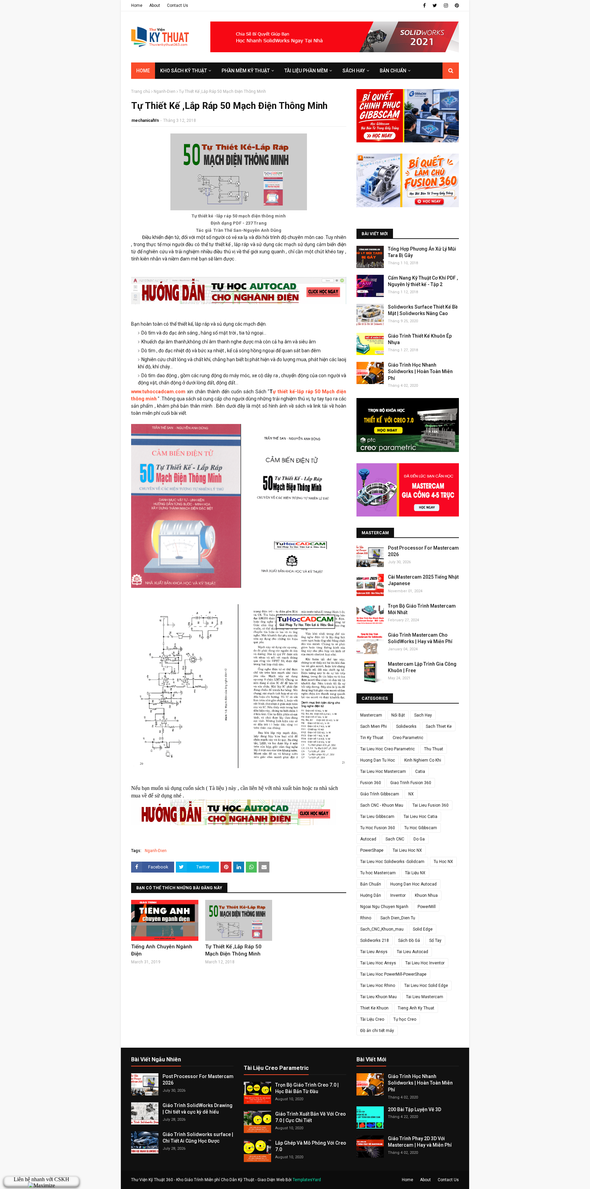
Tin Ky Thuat (371, 737)
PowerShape (371, 850)
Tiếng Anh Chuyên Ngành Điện (161, 950)
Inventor (398, 895)
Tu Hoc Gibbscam (420, 827)
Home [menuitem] (143, 70)
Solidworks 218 (374, 940)
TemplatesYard (307, 1179)
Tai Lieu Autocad (412, 951)
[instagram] (446, 5)
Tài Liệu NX (415, 872)
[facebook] (424, 5)
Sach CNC (394, 839)
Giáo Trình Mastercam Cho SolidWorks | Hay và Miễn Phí (420, 638)
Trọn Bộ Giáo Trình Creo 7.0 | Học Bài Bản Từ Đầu (307, 1088)
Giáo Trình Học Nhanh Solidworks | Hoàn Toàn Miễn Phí (420, 371)
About (154, 5)
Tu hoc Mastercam (378, 872)
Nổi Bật (398, 715)
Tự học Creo (404, 1019)
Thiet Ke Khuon (374, 1008)
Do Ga (419, 839)
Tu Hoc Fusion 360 (377, 827)
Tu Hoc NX (443, 861)
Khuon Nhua (426, 895)
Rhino (365, 918)
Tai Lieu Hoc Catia (420, 816)
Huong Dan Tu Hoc (377, 760)
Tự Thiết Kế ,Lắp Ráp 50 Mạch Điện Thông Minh (233, 950)
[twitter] (435, 5)
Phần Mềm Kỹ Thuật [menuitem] (246, 70)
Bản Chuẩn (370, 884)
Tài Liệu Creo (372, 1019)
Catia (420, 771)
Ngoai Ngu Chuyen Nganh (384, 906)
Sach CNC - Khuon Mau (381, 805)
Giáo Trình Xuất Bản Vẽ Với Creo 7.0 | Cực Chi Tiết (310, 1117)
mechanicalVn (145, 120)
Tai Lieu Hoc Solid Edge (426, 985)
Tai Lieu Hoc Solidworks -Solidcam (392, 861)
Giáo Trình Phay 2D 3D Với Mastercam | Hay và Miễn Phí (420, 1142)
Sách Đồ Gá (409, 940)
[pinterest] (456, 5)
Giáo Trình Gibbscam (379, 794)
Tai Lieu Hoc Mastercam (383, 771)
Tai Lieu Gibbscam (377, 816)
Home (136, 5)
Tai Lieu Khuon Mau (378, 996)
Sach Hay (423, 715)
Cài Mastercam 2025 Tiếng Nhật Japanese (423, 580)
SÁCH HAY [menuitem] (353, 70)
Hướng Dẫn (370, 895)
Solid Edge (423, 929)
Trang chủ (140, 91)
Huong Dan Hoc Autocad (413, 884)
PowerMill (427, 906)
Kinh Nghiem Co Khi (422, 760)
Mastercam (371, 715)
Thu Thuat (433, 749)
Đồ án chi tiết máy (377, 1030)
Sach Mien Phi (373, 726)
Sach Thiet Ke (439, 726)
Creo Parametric (408, 737)
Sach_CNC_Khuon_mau (382, 929)
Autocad (368, 839)
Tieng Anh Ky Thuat (416, 1008)
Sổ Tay (435, 940)
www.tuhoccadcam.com (158, 391)
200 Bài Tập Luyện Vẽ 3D (414, 1109)
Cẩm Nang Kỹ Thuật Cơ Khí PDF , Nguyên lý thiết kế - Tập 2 (423, 281)
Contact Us (177, 5)
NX (411, 794)
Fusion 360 (370, 782)
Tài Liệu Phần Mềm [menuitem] (306, 70)
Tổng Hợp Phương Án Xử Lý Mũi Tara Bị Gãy (422, 252)
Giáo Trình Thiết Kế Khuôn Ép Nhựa (420, 339)
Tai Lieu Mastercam (424, 996)
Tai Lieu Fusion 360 (430, 805)
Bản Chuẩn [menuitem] (393, 70)
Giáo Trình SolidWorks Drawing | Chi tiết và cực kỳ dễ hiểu (198, 1109)
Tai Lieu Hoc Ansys (378, 963)
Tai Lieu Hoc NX (407, 850)
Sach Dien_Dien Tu (397, 918)
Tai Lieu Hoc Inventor (425, 963)
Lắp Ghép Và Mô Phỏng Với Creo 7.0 (310, 1146)
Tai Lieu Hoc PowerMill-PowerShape (393, 974)
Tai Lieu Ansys (374, 951)
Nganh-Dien (164, 91)
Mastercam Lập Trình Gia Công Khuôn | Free (422, 667)
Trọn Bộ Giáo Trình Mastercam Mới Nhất (422, 609)
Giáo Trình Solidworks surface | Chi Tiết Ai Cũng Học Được (198, 1138)
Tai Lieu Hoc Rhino (377, 985)
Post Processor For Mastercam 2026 (423, 551)
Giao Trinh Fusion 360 (410, 782)
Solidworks (406, 726)
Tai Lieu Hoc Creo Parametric (387, 749)
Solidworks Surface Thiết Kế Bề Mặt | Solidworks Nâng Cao (423, 310)
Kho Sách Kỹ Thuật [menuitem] (183, 70)
